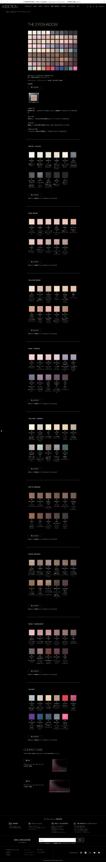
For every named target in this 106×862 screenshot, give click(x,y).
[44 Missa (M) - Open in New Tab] (65, 377)
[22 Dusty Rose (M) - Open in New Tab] (65, 242)
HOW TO (46, 6)
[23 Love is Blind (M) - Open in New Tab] (32, 288)
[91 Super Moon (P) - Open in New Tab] (48, 698)
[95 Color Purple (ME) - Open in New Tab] (32, 716)
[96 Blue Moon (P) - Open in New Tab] (40, 716)
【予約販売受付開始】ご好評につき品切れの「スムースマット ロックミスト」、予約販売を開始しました (52, 1)
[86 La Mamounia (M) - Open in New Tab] (48, 651)
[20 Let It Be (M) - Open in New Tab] (48, 242)
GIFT (78, 6)
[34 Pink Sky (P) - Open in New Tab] (32, 357)
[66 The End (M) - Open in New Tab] (65, 516)
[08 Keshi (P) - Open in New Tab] (40, 175)
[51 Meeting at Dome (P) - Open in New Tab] (32, 447)
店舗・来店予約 (55, 6)
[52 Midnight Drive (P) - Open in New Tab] (40, 447)
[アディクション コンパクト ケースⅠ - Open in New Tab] (59, 760)
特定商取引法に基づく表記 (12, 849)
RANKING (63, 6)
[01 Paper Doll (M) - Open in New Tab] (32, 155)
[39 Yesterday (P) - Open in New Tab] (73, 357)
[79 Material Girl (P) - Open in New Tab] (40, 632)
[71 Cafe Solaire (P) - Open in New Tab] (65, 562)
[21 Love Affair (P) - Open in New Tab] (57, 242)
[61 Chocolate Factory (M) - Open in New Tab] (73, 495)
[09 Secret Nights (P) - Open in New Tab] (48, 175)
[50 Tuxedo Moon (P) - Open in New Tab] (73, 427)
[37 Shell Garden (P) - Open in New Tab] (57, 357)
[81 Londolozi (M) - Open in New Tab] (57, 632)
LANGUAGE (101, 6)
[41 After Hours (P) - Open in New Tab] (40, 377)
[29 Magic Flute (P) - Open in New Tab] (32, 309)
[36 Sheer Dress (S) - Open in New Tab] (48, 357)
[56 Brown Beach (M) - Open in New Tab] (32, 495)
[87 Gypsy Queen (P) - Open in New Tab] (57, 651)
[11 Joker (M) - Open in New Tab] (65, 175)
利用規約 (56, 843)
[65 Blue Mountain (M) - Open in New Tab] (57, 516)
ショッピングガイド (29, 852)
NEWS (35, 6)
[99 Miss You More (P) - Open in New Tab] (65, 716)
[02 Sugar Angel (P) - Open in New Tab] (40, 155)
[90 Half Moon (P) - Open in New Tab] (40, 698)
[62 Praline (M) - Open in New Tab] (32, 516)
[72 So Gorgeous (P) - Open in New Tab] (73, 562)
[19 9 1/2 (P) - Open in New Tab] (40, 242)
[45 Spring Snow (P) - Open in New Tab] (32, 427)
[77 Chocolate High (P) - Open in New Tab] (65, 582)
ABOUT (41, 6)
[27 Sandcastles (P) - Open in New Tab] (65, 288)
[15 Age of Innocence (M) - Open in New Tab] (57, 222)
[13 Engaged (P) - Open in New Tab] (40, 222)
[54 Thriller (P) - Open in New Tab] (57, 447)
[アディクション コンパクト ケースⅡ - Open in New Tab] (59, 780)
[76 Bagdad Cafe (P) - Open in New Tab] (57, 582)
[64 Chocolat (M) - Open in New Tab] (48, 516)
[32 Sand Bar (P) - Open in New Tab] (57, 309)
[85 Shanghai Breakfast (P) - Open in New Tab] (40, 651)
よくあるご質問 (40, 852)
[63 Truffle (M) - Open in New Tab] (40, 516)
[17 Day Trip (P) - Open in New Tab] (73, 222)
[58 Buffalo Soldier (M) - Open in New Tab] (48, 495)
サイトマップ (27, 849)
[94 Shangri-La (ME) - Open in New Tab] (73, 698)
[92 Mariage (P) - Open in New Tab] (57, 698)
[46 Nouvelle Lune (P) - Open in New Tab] (40, 427)
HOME (7, 11)
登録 (80, 840)
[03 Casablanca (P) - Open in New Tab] (48, 155)
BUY (33, 760)
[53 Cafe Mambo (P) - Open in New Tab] (48, 447)
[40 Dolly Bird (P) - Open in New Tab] (32, 377)
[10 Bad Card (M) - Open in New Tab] (57, 175)
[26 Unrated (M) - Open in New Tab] (57, 288)
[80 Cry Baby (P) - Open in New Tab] (48, 632)
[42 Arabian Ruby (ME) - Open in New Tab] (48, 377)
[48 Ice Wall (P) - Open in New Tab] (57, 427)
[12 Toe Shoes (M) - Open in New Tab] (32, 222)
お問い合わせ (40, 849)
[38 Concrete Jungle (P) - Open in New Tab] (65, 357)
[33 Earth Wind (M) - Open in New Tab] (65, 309)
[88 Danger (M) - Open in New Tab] (65, 651)
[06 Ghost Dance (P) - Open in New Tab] (73, 155)
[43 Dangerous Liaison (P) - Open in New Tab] (57, 377)
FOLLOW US (71, 6)
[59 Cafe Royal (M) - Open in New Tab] (57, 495)
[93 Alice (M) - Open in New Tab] (65, 698)
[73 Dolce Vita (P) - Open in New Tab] (32, 582)
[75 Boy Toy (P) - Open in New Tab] (48, 582)
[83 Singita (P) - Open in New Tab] (73, 632)
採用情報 (8, 852)
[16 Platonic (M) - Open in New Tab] (65, 222)
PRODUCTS (28, 6)
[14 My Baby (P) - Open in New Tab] (48, 222)
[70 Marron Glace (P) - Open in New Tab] (57, 562)
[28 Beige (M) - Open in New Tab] (73, 288)
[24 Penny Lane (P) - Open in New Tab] (40, 288)
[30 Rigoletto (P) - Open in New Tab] (40, 309)
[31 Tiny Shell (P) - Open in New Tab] (48, 309)
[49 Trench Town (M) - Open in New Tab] (65, 427)
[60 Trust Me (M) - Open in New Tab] (65, 495)
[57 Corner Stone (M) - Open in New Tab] (40, 495)
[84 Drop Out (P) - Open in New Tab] (32, 651)
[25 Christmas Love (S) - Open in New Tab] (48, 288)
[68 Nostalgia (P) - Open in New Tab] (40, 562)
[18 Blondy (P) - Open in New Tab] (32, 242)
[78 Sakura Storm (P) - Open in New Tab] (32, 632)
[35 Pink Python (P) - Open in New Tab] (40, 357)
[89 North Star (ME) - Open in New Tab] (32, 698)
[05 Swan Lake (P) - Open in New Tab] (65, 155)
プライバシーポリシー (29, 854)
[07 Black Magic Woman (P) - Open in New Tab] (32, 175)
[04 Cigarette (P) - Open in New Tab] (57, 155)
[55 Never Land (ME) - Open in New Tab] (65, 447)
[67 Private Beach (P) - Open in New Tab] (32, 562)
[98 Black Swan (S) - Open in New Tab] (57, 716)
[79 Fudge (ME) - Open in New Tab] (40, 582)
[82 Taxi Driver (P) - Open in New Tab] (65, 632)
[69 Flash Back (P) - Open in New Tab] (48, 562)
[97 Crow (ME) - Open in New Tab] (48, 716)
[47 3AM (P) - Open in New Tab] (48, 427)
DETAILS (38, 87)
